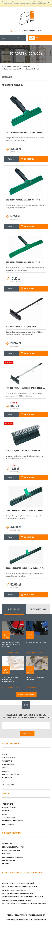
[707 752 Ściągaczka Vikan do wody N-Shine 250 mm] (26, 111)
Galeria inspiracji (8, 758)
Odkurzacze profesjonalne (12, 857)
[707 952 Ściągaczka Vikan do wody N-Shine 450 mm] (26, 247)
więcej (11, 159)
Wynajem (5, 811)
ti (26, 915)
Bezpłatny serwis (8, 764)
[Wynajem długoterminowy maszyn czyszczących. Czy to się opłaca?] (18, 628)
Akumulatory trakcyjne (11, 850)
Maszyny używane (9, 807)
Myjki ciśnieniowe (8, 860)
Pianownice (6, 864)
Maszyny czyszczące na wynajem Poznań (18, 883)
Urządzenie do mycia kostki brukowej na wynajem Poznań (24, 904)
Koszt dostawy (8, 785)
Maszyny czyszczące (10, 844)
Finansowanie (7, 761)
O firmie (4, 754)
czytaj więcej (7, 652)
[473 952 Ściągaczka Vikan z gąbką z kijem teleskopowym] (26, 373)
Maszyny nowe (7, 804)
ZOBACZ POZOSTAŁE (26, 694)
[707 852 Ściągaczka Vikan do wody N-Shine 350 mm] (26, 182)
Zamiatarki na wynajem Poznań (14, 890)
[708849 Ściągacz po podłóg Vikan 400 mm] (26, 496)
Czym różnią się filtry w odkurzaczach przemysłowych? (10, 680)
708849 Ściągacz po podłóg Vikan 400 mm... (25, 510)
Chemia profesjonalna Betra (13, 821)
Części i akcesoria (9, 817)
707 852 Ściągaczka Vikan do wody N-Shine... (25, 200)
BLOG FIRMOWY (14, 609)
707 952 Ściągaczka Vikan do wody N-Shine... (25, 262)
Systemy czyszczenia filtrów (36, 643)
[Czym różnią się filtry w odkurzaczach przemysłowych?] (18, 663)
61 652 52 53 (18, 30)
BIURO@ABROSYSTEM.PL (33, 30)
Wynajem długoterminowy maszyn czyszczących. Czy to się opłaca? (12, 645)
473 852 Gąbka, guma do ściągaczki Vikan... (25, 451)
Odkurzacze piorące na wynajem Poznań (17, 893)
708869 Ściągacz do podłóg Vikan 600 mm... (25, 568)
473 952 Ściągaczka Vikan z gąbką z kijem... (25, 388)
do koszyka (29, 159)
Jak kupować (7, 778)
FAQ (3, 781)
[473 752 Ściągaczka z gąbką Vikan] (26, 310)
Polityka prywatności (10, 774)
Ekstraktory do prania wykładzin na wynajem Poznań (22, 897)
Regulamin (5, 771)
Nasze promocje (8, 824)
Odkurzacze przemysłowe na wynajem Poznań (19, 887)
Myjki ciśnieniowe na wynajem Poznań (16, 900)
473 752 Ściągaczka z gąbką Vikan (21, 326)
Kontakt (5, 768)
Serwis (4, 814)
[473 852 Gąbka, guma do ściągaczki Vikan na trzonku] (26, 435)
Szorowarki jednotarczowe (12, 847)
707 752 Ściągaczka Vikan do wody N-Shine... (25, 132)
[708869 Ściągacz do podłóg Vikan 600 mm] (26, 555)
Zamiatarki (6, 854)
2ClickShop (40, 915)
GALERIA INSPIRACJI (38, 609)
